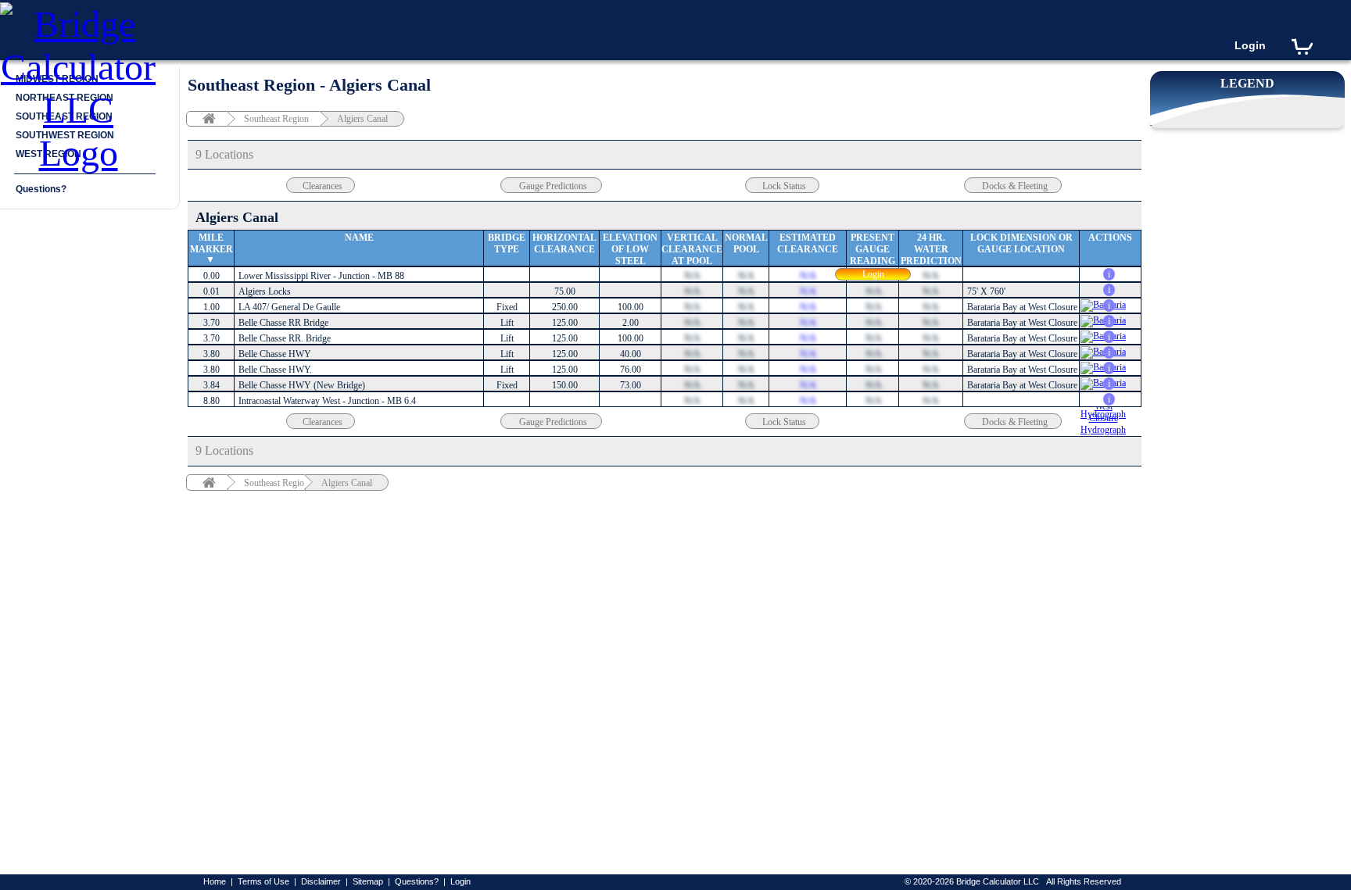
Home (214, 881)
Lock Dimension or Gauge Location (1021, 243)
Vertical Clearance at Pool (691, 249)
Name (359, 237)
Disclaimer (321, 881)
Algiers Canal (362, 118)
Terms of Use (263, 881)
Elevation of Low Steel (630, 249)
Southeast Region (276, 118)
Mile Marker (211, 243)
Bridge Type (506, 243)
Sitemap (368, 881)
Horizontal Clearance (564, 243)
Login (1250, 45)
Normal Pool (746, 243)
